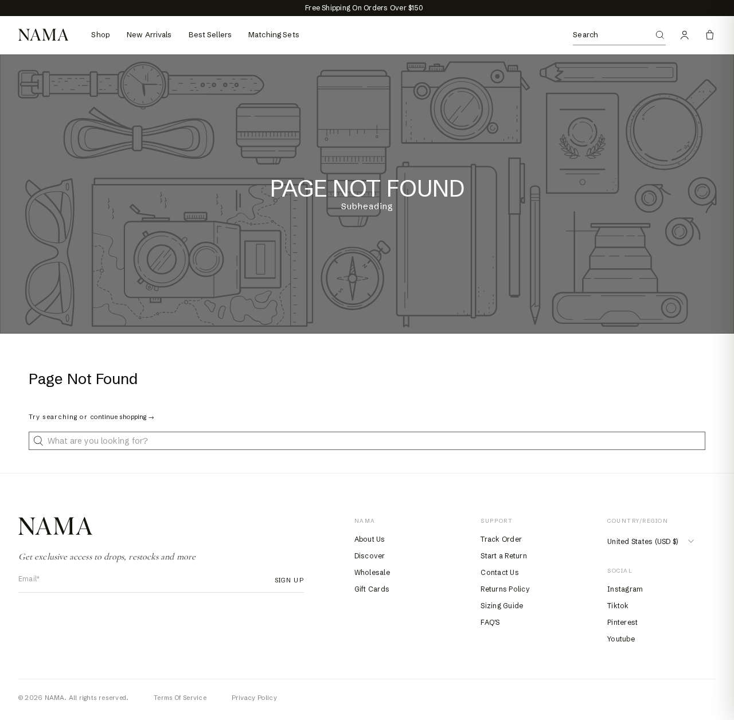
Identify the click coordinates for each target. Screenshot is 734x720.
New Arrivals (149, 34)
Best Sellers (210, 34)
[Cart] (710, 35)
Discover (369, 555)
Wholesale (372, 572)
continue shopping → (122, 417)
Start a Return (503, 555)
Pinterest (622, 622)
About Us (369, 539)
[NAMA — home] (43, 35)
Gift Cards (371, 589)
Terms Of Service (180, 698)
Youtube (621, 639)
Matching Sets (273, 34)
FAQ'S (490, 622)
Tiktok (617, 605)
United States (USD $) (642, 541)
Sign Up (286, 580)
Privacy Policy (254, 698)
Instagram (625, 589)
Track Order (501, 539)
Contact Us (499, 572)
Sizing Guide (502, 605)
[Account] (684, 35)
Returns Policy (505, 589)
